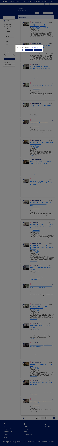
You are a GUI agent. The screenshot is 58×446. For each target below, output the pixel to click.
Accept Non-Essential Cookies (37, 49)
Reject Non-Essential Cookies (29, 49)
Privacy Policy (33, 47)
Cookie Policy (36, 47)
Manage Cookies (20, 49)
